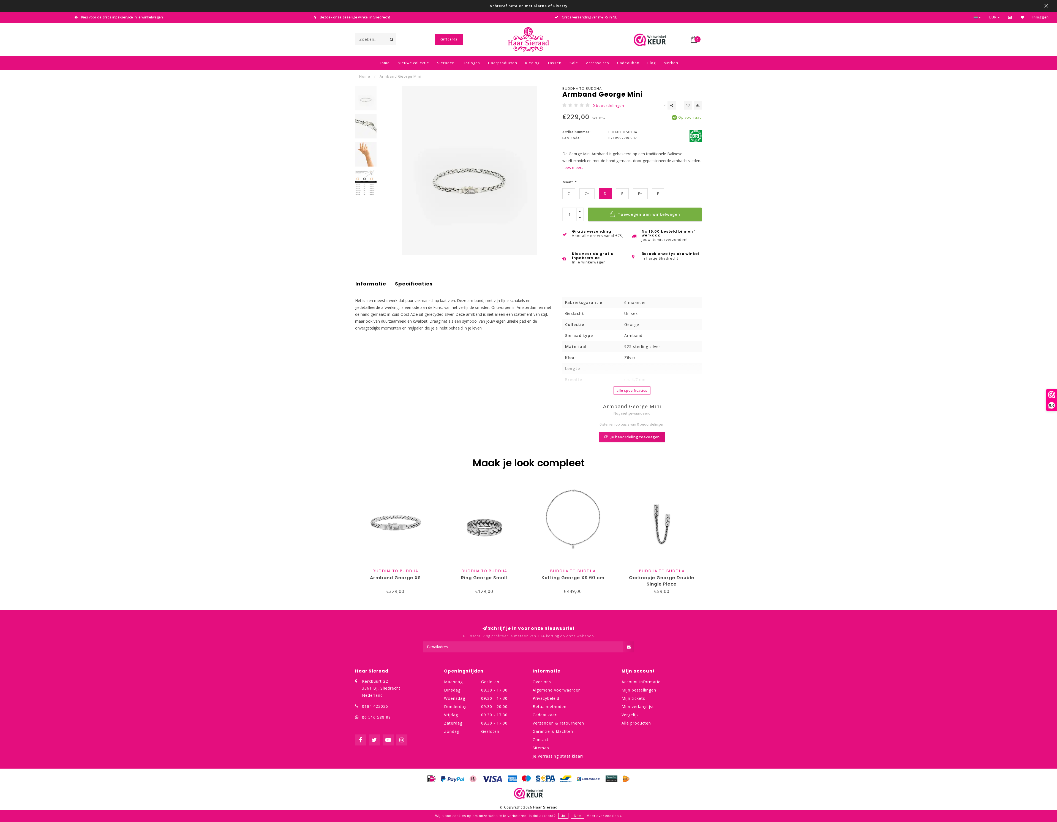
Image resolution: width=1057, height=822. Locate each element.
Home (384, 62)
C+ (587, 193)
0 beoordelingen (608, 105)
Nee (577, 816)
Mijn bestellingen (639, 690)
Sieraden (446, 62)
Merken (671, 62)
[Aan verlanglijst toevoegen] (688, 105)
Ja (563, 816)
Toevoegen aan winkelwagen (648, 214)
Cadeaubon (628, 62)
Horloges (471, 62)
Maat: (569, 182)
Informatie (370, 283)
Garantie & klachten (553, 731)
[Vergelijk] (1010, 17)
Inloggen (1041, 17)
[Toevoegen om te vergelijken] (698, 105)
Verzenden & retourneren (558, 723)
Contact (541, 739)
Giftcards (448, 39)
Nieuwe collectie (413, 62)
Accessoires (597, 62)
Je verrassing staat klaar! (558, 756)
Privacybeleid (546, 698)
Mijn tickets (633, 698)
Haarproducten (502, 62)
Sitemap (541, 747)
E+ (640, 193)
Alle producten (636, 723)
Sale (574, 62)
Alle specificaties (632, 390)
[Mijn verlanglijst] (1022, 17)
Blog (651, 62)
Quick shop (398, 569)
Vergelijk (630, 714)
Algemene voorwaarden (557, 690)
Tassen (554, 62)
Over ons (542, 681)
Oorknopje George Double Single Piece (661, 581)
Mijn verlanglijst (638, 706)
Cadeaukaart (545, 714)
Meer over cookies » (604, 816)
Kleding (532, 62)
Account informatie (641, 681)
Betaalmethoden (549, 706)
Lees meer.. (572, 167)
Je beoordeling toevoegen (635, 437)
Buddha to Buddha (582, 88)
